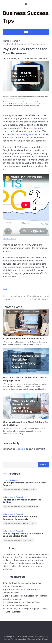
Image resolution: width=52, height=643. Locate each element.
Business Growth (9, 497)
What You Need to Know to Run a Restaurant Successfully (20, 518)
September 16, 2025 (30, 506)
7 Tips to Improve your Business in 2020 (24, 338)
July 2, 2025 (27, 540)
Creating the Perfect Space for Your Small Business (24, 484)
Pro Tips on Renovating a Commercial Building (22, 501)
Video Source (9, 238)
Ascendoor (22, 639)
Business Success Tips (36, 58)
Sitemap (43, 637)
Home (5, 289)
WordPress (42, 639)
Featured (6, 480)
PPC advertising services (24, 134)
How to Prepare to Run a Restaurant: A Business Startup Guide (23, 535)
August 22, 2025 (29, 523)
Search (43, 464)
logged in (20, 449)
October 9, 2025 (29, 489)
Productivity (14, 480)
